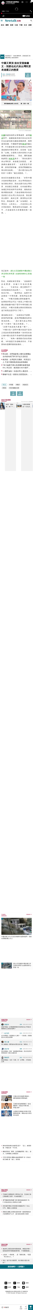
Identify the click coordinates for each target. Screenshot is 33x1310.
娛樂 (30, 25)
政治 (2, 25)
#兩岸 (18, 384)
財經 (11, 25)
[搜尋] (31, 20)
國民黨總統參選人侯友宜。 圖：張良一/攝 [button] (16, 103)
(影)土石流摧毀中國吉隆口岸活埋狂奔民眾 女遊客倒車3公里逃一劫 (16, 274)
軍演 (24, 144)
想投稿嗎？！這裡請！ (16, 1267)
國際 (7, 25)
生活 (25, 25)
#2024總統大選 (14, 388)
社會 (16, 25)
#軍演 (4, 388)
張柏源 (8, 74)
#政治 (4, 384)
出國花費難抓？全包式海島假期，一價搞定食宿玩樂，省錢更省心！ (27, 406)
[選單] (1, 20)
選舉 (21, 1024)
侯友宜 (12, 158)
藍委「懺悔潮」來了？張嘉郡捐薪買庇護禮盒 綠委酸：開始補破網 (10, 406)
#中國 (11, 384)
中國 (20, 25)
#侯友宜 (25, 384)
